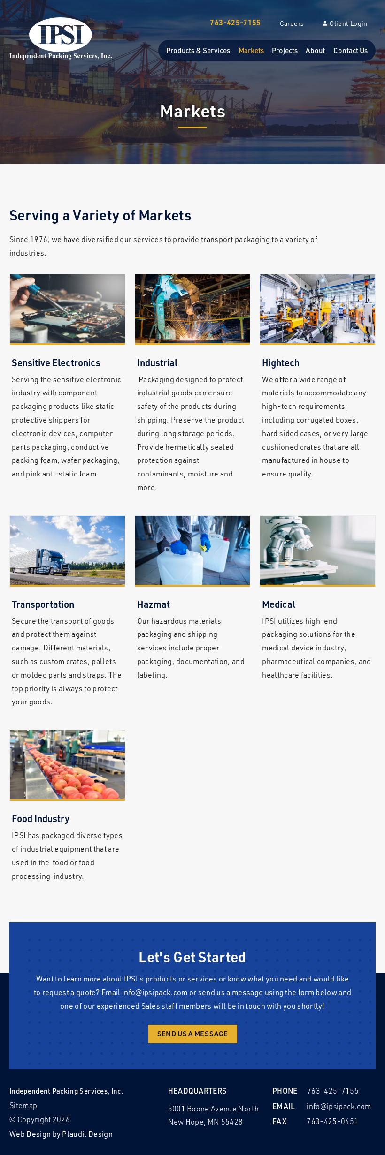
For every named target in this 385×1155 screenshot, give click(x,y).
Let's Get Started (192, 956)
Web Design (30, 1134)
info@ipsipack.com (154, 992)
